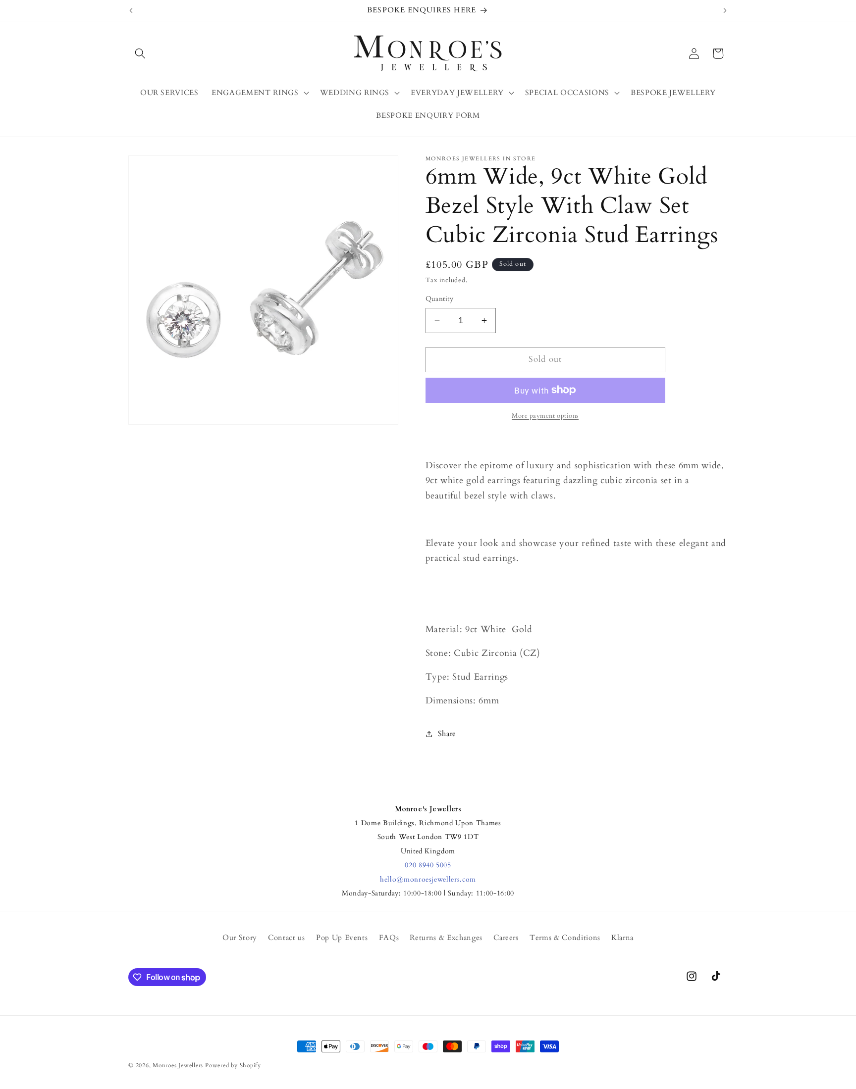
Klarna (622, 938)
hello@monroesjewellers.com (428, 879)
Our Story (239, 938)
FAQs (389, 938)
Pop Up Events (342, 938)
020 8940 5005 (428, 865)
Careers (506, 938)
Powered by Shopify (233, 1065)
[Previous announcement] (131, 10)
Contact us (286, 938)
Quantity (440, 298)
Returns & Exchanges (446, 938)
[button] (140, 53)
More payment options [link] (545, 415)
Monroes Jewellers (178, 1065)
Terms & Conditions (565, 938)
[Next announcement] (725, 10)
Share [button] (447, 734)
